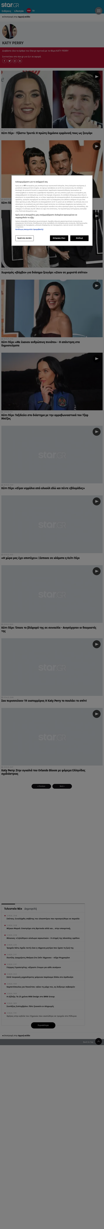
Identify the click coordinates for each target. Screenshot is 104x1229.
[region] (52, 210)
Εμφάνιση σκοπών (24, 238)
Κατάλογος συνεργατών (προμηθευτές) (29, 229)
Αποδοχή (79, 238)
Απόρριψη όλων (59, 238)
